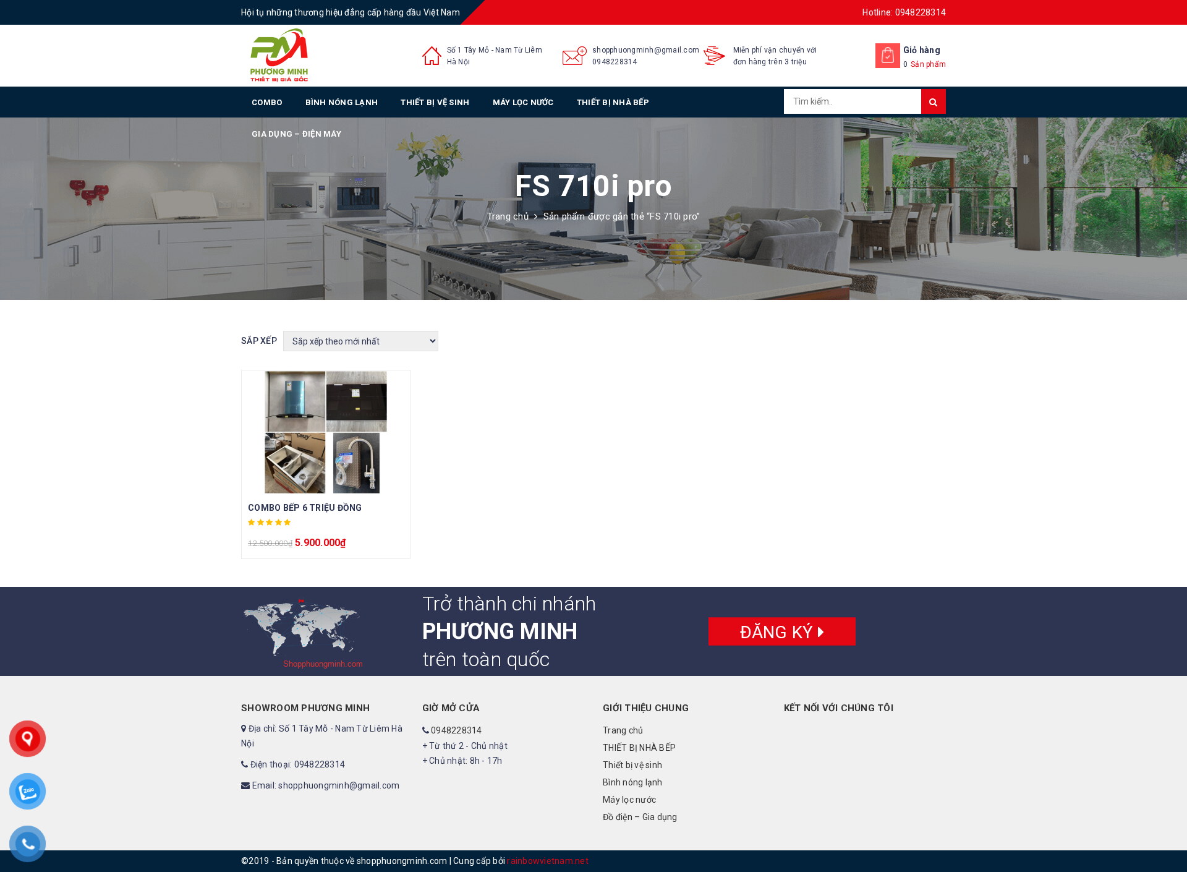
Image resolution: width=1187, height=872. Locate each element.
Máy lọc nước (523, 102)
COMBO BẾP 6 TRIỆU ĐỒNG (305, 508)
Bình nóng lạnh (341, 102)
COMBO (267, 102)
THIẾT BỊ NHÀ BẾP (613, 102)
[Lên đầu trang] (1165, 835)
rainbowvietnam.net (548, 861)
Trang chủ (508, 216)
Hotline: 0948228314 (904, 12)
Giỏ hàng (921, 50)
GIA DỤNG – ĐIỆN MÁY (296, 134)
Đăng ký (779, 632)
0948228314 (614, 62)
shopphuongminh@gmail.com (645, 50)
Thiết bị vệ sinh (435, 102)
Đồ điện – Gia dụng (640, 817)
